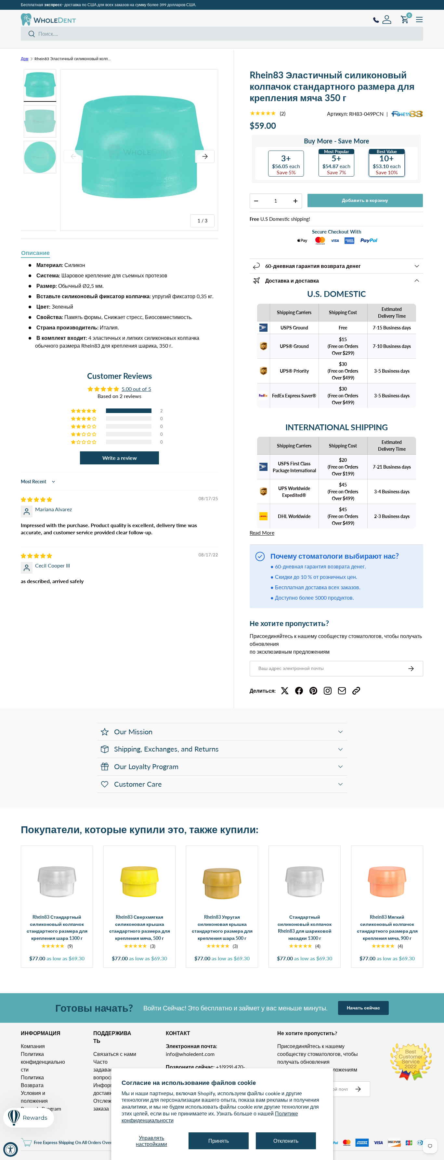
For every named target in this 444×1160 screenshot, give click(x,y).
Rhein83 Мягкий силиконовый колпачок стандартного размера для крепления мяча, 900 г (387, 927)
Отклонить (285, 1141)
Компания (33, 1046)
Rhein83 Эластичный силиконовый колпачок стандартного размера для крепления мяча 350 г (73, 59)
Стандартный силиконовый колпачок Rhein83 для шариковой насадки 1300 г (305, 927)
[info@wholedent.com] (342, 691)
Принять (218, 1141)
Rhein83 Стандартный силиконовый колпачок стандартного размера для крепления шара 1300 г (57, 927)
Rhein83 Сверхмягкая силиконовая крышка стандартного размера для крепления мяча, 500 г (139, 927)
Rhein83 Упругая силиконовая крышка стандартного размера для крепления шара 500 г (222, 927)
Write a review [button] (119, 458)
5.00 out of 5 (136, 389)
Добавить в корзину (365, 200)
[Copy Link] (356, 691)
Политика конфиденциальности (43, 1062)
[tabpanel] (119, 305)
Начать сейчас (363, 1007)
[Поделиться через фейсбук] (299, 691)
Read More (262, 532)
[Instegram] (327, 691)
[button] (84, 410)
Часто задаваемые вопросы (108, 1069)
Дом (24, 59)
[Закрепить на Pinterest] (313, 691)
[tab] (35, 253)
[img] (36, 499)
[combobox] (222, 34)
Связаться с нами (114, 1054)
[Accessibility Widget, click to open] (10, 1149)
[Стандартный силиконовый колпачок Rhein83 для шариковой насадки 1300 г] (304, 881)
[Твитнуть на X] (285, 691)
